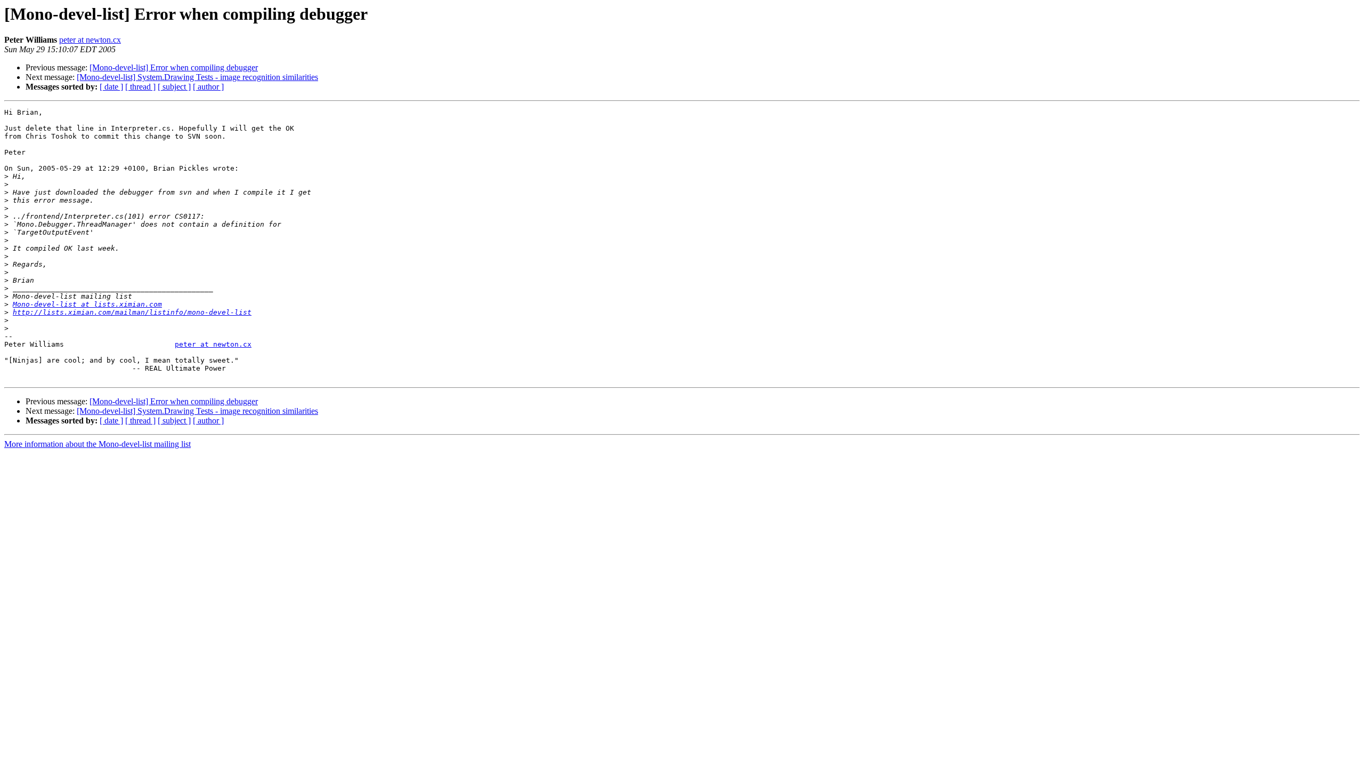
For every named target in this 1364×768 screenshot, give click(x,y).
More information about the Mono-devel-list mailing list (97, 444)
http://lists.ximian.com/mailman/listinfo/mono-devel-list (132, 312)
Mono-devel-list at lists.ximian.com (87, 304)
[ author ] (208, 86)
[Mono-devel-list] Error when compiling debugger (174, 67)
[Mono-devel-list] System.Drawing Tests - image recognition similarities (197, 77)
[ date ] (111, 86)
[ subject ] (174, 86)
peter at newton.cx (90, 39)
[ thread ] (140, 86)
